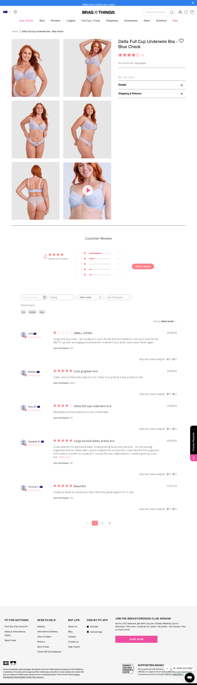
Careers (72, 636)
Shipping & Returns (129, 93)
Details (122, 84)
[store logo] (98, 12)
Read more (64, 457)
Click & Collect (44, 636)
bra (23, 312)
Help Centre (74, 647)
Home (15, 31)
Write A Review (143, 266)
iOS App (94, 626)
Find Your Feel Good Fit (16, 626)
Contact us (73, 641)
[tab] (151, 84)
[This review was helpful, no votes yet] (168, 359)
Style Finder (10, 640)
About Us (72, 626)
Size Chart (129, 77)
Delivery (41, 626)
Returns (41, 641)
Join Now (136, 639)
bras (42, 312)
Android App (96, 632)
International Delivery (47, 631)
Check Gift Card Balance (49, 651)
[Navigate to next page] (110, 523)
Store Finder (43, 647)
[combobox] (62, 297)
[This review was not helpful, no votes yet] (173, 359)
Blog (70, 631)
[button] (7, 12)
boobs (32, 312)
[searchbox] (31, 297)
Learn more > (177, 674)
